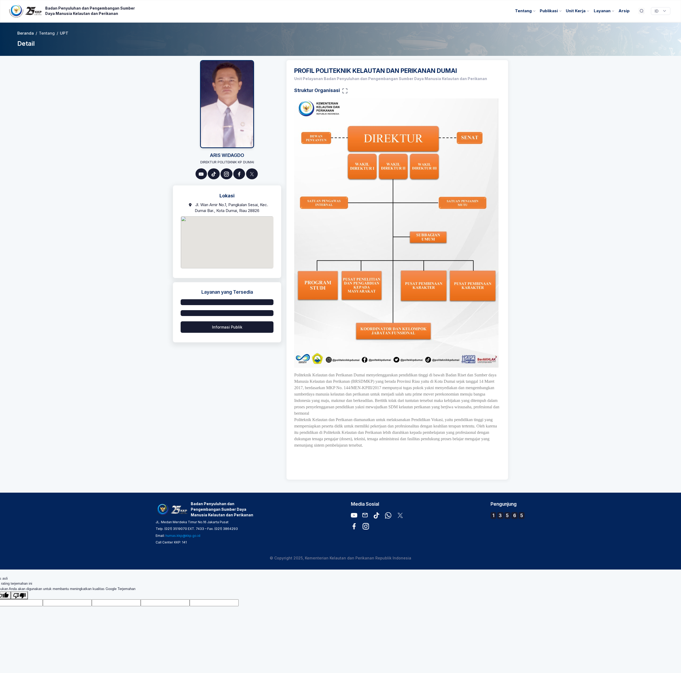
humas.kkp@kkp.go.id (182, 536)
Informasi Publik (227, 327)
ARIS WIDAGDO (227, 155)
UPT (64, 33)
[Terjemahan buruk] (19, 595)
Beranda (25, 33)
